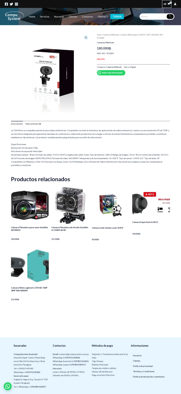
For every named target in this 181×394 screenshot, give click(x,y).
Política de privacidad (143, 366)
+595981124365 (80, 361)
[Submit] (170, 16)
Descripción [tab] (17, 123)
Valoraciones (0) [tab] (33, 123)
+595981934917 (77, 364)
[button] (86, 37)
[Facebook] (6, 4)
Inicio (99, 34)
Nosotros (59, 16)
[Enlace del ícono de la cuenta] (175, 4)
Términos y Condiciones (143, 371)
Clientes (73, 16)
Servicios (44, 16)
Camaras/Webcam (111, 34)
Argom (133, 67)
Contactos (87, 16)
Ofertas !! (103, 16)
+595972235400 (32, 372)
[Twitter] (11, 4)
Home (32, 16)
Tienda (117, 16)
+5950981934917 (37, 386)
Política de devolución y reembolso (149, 376)
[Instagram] (16, 4)
